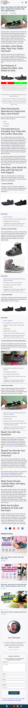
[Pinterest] (14, 706)
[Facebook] (7, 706)
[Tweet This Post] (10, 528)
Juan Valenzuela (14, 638)
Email (3, 679)
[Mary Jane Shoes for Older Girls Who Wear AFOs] (14, 553)
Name (3, 674)
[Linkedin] (21, 706)
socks (19, 489)
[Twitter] (10, 706)
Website (4, 684)
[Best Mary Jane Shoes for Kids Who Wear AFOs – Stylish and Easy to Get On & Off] (14, 580)
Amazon (10, 216)
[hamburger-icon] (25, 2)
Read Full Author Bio (14, 649)
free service (4, 147)
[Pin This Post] (14, 528)
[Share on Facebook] (5, 528)
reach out (13, 444)
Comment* (5, 661)
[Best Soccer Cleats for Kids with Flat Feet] (14, 608)
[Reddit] (18, 706)
